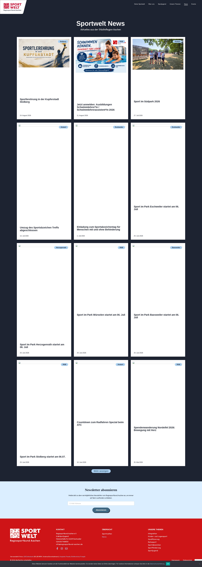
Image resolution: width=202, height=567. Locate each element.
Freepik (82, 557)
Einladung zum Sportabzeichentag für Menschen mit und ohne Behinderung (98, 228)
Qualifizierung (153, 539)
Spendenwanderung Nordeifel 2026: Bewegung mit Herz (154, 429)
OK (168, 564)
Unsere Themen (175, 4)
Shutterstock (75, 557)
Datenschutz (187, 560)
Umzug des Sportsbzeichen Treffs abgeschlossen (39, 229)
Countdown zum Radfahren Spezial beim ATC (100, 423)
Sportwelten (107, 534)
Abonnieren (101, 510)
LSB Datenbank (28, 557)
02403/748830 (62, 541)
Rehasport (152, 542)
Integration (152, 533)
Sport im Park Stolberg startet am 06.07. (43, 456)
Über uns (151, 4)
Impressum (176, 560)
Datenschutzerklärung (157, 564)
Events (193, 4)
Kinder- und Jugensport (157, 536)
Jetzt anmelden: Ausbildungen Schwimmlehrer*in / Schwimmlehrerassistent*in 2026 (96, 107)
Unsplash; (62, 557)
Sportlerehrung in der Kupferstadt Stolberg (39, 100)
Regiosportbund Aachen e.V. (66, 533)
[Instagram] (62, 548)
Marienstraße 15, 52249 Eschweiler (68, 539)
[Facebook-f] (57, 548)
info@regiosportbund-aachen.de (69, 544)
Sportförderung (154, 548)
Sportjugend (162, 4)
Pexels (68, 557)
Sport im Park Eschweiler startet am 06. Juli (156, 208)
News (186, 4)
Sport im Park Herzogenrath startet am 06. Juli (42, 346)
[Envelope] (66, 548)
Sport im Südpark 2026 (147, 101)
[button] (101, 471)
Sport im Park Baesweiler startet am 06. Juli (156, 316)
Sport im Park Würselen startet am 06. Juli (101, 314)
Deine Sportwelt (139, 4)
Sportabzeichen (154, 545)
